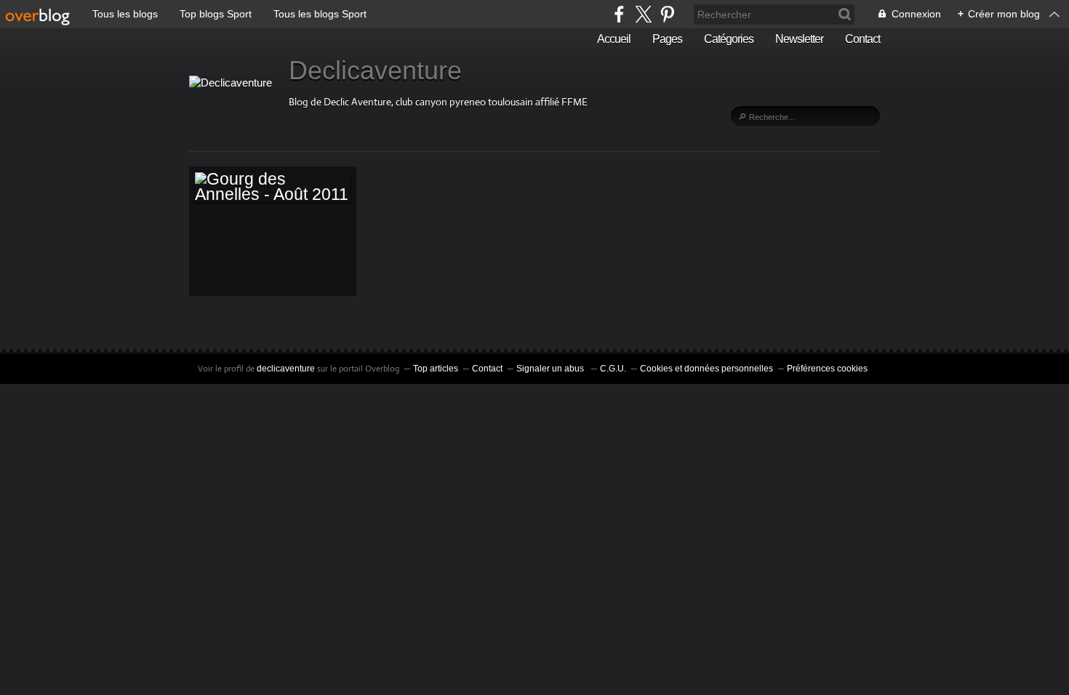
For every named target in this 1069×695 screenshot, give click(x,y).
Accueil (613, 39)
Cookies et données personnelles (706, 368)
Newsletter (799, 39)
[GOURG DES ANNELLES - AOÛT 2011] (273, 187)
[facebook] (619, 14)
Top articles (435, 368)
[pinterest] (667, 14)
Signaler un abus (551, 368)
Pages (667, 39)
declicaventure (286, 368)
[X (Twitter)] (643, 14)
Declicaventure (375, 70)
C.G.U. (613, 368)
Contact (862, 39)
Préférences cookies (827, 368)
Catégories (728, 39)
